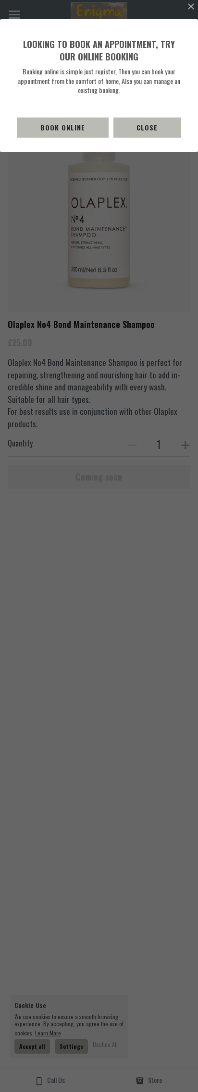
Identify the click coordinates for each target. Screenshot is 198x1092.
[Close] (191, 7)
